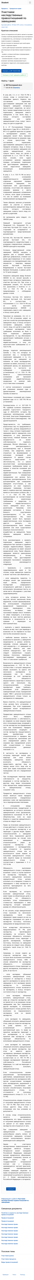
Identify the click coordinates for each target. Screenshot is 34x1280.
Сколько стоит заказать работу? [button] (14, 75)
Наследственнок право (9, 1234)
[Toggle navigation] (30, 2)
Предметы (4, 8)
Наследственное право (9, 1224)
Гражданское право (15, 8)
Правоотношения (7, 1218)
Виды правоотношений (9, 1262)
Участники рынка (7, 1256)
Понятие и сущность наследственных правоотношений (14, 1213)
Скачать (16, 88)
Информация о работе (15, 1200)
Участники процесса (8, 1259)
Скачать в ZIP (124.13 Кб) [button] (11, 71)
